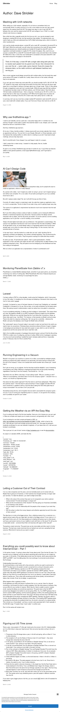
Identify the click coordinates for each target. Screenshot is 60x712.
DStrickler (6, 3)
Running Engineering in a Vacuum (21, 355)
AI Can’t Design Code (14, 168)
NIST (39, 678)
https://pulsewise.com (33, 430)
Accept (30, 706)
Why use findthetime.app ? (17, 117)
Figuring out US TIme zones (17, 623)
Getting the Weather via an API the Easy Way (26, 410)
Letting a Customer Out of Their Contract (24, 488)
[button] (57, 694)
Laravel (7, 293)
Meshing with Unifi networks (17, 21)
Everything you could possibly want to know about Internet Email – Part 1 (29, 547)
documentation (50, 430)
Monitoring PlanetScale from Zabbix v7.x (24, 268)
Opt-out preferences (29, 710)
